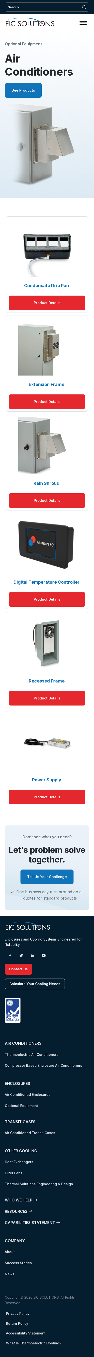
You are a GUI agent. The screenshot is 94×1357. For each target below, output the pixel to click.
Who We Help (18, 1200)
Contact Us (18, 969)
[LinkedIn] (32, 955)
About (10, 1252)
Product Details (47, 302)
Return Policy (17, 1323)
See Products (23, 90)
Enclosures (17, 1083)
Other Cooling (21, 1150)
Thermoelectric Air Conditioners (31, 1054)
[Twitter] (21, 955)
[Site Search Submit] (84, 7)
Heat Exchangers (19, 1162)
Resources (16, 1211)
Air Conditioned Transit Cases (30, 1133)
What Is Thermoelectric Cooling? (33, 1343)
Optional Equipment (21, 1106)
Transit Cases (20, 1121)
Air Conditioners (23, 1043)
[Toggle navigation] (83, 23)
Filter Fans (13, 1173)
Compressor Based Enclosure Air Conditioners (43, 1065)
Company (15, 1240)
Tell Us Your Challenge (47, 876)
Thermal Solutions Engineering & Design (39, 1184)
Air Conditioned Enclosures (27, 1094)
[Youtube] (43, 955)
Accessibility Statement (26, 1333)
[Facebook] (9, 955)
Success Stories (18, 1263)
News (9, 1274)
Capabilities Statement (30, 1222)
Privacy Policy (17, 1313)
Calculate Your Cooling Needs (34, 984)
